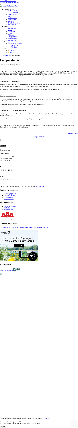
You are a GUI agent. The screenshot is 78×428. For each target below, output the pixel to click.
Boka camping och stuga (15, 43)
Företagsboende (12, 38)
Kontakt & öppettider (14, 23)
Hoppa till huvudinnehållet (8, 1)
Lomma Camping (9, 199)
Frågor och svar (12, 14)
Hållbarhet (14, 12)
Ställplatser (11, 33)
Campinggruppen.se (10, 194)
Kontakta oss (40, 186)
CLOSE (3, 427)
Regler (10, 16)
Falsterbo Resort (5, 55)
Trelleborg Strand (9, 197)
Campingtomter (12, 28)
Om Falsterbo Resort (14, 11)
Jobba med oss (12, 24)
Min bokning (15, 45)
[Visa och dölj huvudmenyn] (1, 4)
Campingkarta (12, 40)
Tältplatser (11, 35)
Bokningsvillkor (73, 133)
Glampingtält (11, 31)
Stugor (10, 30)
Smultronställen (12, 18)
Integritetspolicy (8, 209)
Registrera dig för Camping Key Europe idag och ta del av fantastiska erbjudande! (24, 227)
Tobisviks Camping (10, 195)
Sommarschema (12, 19)
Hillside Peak (46, 418)
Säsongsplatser (12, 37)
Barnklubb (11, 21)
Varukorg (14, 47)
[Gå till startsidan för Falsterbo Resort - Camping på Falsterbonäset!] (9, 2)
